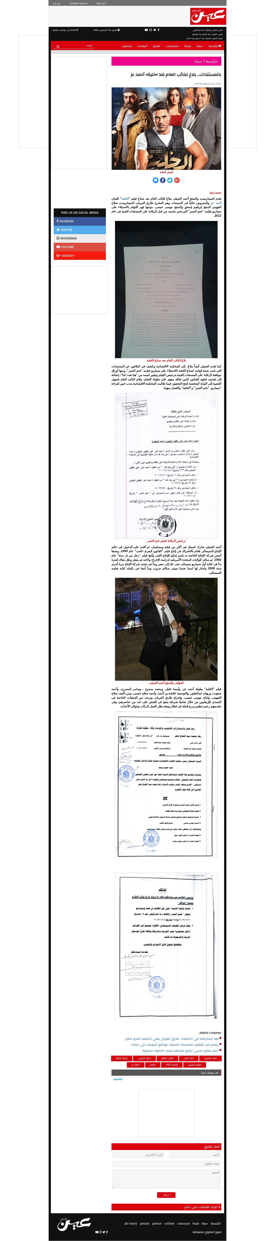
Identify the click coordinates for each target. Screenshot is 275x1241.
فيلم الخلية (122, 1058)
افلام (153, 1064)
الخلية (125, 198)
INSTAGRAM (68, 238)
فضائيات (169, 1223)
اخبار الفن (189, 1058)
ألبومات (142, 46)
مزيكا (187, 46)
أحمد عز (216, 202)
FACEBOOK (66, 221)
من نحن (56, 3)
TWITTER (66, 230)
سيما (199, 46)
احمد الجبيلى (144, 1058)
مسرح (156, 46)
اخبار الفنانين (210, 1058)
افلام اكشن (194, 1064)
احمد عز (136, 1064)
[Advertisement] (80, 290)
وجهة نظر (130, 1223)
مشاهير (127, 46)
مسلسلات (172, 46)
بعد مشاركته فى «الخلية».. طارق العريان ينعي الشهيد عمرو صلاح (172, 1039)
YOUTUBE (67, 247)
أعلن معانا (101, 3)
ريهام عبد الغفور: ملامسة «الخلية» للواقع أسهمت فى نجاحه (175, 1045)
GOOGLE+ (68, 256)
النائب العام (167, 1058)
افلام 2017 (172, 1064)
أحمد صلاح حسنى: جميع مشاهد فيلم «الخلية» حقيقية (180, 1051)
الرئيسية (213, 46)
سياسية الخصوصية (79, 3)
